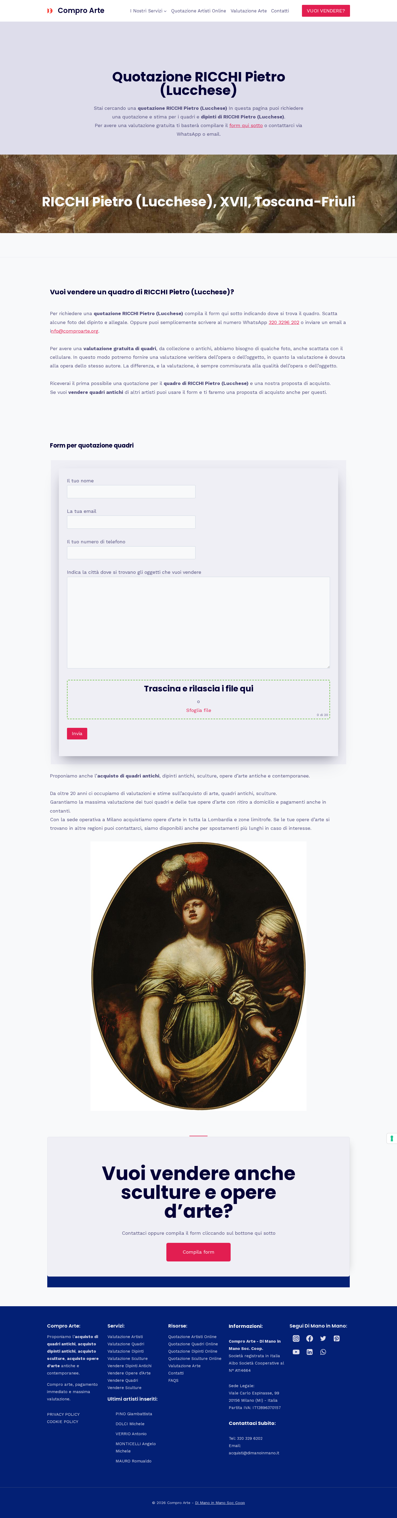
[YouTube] (296, 1352)
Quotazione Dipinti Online (192, 1351)
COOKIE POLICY (62, 1421)
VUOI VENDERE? (326, 10)
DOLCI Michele (130, 1423)
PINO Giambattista (134, 1413)
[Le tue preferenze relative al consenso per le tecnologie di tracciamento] (392, 1138)
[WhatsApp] (323, 1352)
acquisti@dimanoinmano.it (254, 1453)
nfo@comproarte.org (74, 331)
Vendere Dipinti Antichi (129, 1365)
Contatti (280, 10)
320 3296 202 (284, 322)
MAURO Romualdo (134, 1461)
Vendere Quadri (122, 1380)
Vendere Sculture (124, 1387)
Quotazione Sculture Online (194, 1358)
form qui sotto (246, 125)
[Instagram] (296, 1338)
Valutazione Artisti (125, 1336)
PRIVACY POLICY (63, 1414)
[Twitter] (323, 1338)
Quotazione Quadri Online (193, 1344)
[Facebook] (310, 1338)
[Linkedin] (310, 1352)
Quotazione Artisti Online (198, 10)
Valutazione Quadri (125, 1344)
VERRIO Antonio (131, 1433)
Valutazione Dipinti (125, 1351)
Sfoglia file (198, 710)
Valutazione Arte (249, 10)
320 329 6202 (250, 1438)
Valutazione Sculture (127, 1358)
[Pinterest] (337, 1338)
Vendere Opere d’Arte (129, 1373)
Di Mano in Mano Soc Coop (220, 1502)
